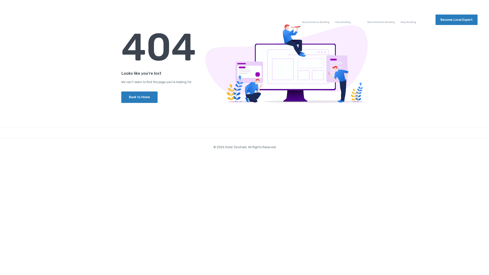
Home (57, 20)
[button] (84, 6)
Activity (199, 20)
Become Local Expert (456, 20)
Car (234, 20)
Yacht (251, 20)
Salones (92, 20)
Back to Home (139, 97)
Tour (183, 20)
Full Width (288, 20)
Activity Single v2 (381, 19)
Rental (216, 20)
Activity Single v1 (315, 19)
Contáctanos (146, 20)
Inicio (76, 20)
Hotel (166, 20)
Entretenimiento (117, 20)
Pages (270, 20)
